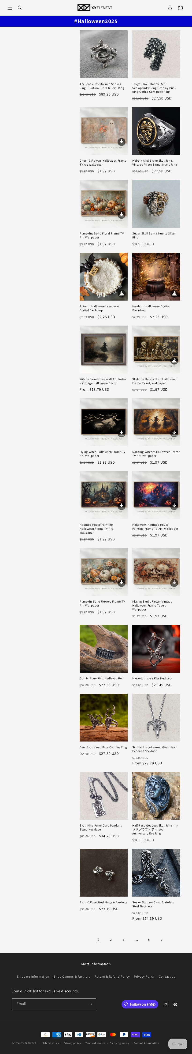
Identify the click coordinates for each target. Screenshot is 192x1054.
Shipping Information (33, 976)
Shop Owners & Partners (72, 976)
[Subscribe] (90, 1003)
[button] (10, 8)
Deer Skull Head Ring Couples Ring (103, 747)
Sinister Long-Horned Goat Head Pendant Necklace (154, 749)
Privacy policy (72, 1043)
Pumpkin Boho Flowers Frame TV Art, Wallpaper (102, 603)
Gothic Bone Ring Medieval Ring (102, 678)
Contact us (167, 976)
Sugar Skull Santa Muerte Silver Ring (154, 235)
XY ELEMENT (28, 1043)
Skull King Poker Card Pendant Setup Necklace (101, 827)
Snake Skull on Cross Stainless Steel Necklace (153, 904)
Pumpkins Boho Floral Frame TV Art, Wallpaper (102, 235)
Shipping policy (119, 1043)
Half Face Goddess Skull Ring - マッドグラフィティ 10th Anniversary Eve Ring (155, 829)
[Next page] (161, 940)
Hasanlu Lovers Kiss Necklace (152, 678)
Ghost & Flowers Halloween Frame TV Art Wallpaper (103, 163)
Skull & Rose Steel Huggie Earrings (103, 902)
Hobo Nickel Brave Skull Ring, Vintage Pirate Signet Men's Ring (154, 163)
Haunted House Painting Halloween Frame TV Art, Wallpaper (97, 529)
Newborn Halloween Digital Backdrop (151, 308)
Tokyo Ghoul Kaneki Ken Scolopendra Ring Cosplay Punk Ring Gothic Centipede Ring (154, 88)
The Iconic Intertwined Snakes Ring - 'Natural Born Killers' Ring (102, 86)
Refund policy (50, 1043)
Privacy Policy (144, 976)
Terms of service (95, 1043)
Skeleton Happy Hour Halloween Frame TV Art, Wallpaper (154, 381)
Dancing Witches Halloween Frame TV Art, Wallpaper (156, 454)
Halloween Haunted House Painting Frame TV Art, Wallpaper (155, 527)
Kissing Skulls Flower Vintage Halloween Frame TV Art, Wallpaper (152, 605)
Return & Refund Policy (112, 976)
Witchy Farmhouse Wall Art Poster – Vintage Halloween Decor (103, 381)
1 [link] (98, 939)
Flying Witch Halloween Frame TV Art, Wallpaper (103, 454)
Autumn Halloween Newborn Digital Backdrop (99, 308)
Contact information (146, 1043)
